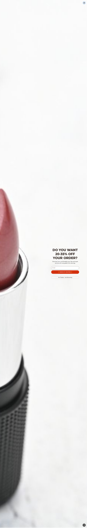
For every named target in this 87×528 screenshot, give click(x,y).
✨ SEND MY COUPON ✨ (65, 272)
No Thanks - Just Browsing (65, 277)
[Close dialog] (84, 3)
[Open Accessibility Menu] (84, 525)
